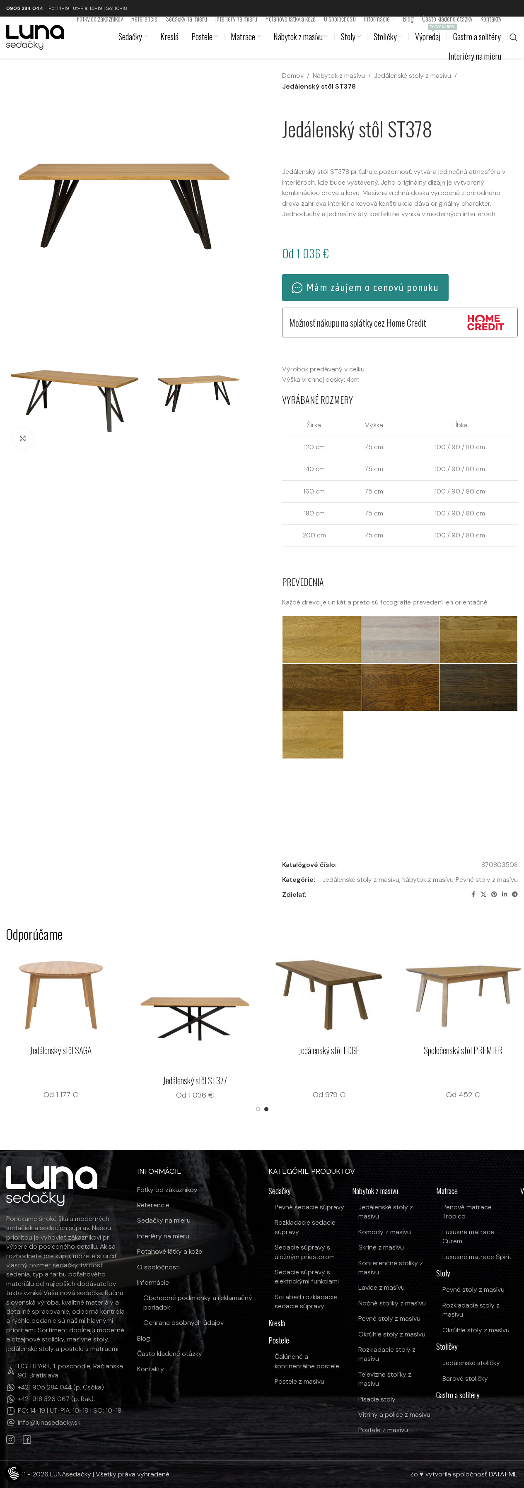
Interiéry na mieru (163, 1236)
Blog (143, 1338)
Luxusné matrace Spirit (477, 1256)
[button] (322, 639)
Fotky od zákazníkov (167, 1189)
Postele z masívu (299, 1381)
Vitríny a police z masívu (394, 1414)
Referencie (153, 1205)
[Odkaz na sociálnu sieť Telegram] (515, 894)
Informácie (153, 1282)
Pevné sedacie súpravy (309, 1207)
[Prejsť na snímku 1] (258, 1109)
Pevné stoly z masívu (487, 879)
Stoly (443, 1273)
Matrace (447, 1191)
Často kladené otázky (169, 1353)
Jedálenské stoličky (471, 1362)
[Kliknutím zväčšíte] (22, 438)
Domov (293, 75)
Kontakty (150, 1369)
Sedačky (279, 1191)
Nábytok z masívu (339, 75)
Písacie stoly (377, 1399)
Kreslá (276, 1323)
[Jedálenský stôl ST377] (255, 1010)
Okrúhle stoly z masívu (391, 1334)
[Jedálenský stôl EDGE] (389, 994)
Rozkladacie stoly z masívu (386, 1354)
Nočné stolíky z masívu (392, 1303)
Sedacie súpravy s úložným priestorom (305, 1252)
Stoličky (447, 1346)
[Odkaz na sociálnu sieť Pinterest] (494, 894)
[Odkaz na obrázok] (51, 1185)
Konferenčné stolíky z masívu (390, 1267)
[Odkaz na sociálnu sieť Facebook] (473, 894)
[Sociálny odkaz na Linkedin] (505, 894)
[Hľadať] (513, 37)
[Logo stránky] (35, 36)
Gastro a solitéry (458, 1395)
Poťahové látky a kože (169, 1251)
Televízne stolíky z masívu (384, 1379)
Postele (278, 1340)
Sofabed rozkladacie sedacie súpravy (306, 1301)
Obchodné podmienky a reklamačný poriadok (197, 1302)
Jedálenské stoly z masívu (412, 75)
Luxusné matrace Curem (468, 1236)
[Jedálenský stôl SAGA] (121, 994)
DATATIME (503, 1474)
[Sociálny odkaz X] (483, 894)
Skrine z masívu (381, 1247)
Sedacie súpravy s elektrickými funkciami (307, 1277)
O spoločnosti (158, 1267)
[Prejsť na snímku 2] (266, 1109)
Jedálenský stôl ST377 (255, 1080)
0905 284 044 (24, 8)
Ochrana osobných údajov (183, 1322)
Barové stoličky (465, 1378)
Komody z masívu (384, 1232)
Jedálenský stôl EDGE (389, 1050)
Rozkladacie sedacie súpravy (305, 1227)
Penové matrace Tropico (467, 1212)
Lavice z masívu (381, 1287)
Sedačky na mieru (164, 1220)
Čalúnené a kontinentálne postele (307, 1361)
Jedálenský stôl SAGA (121, 1050)
